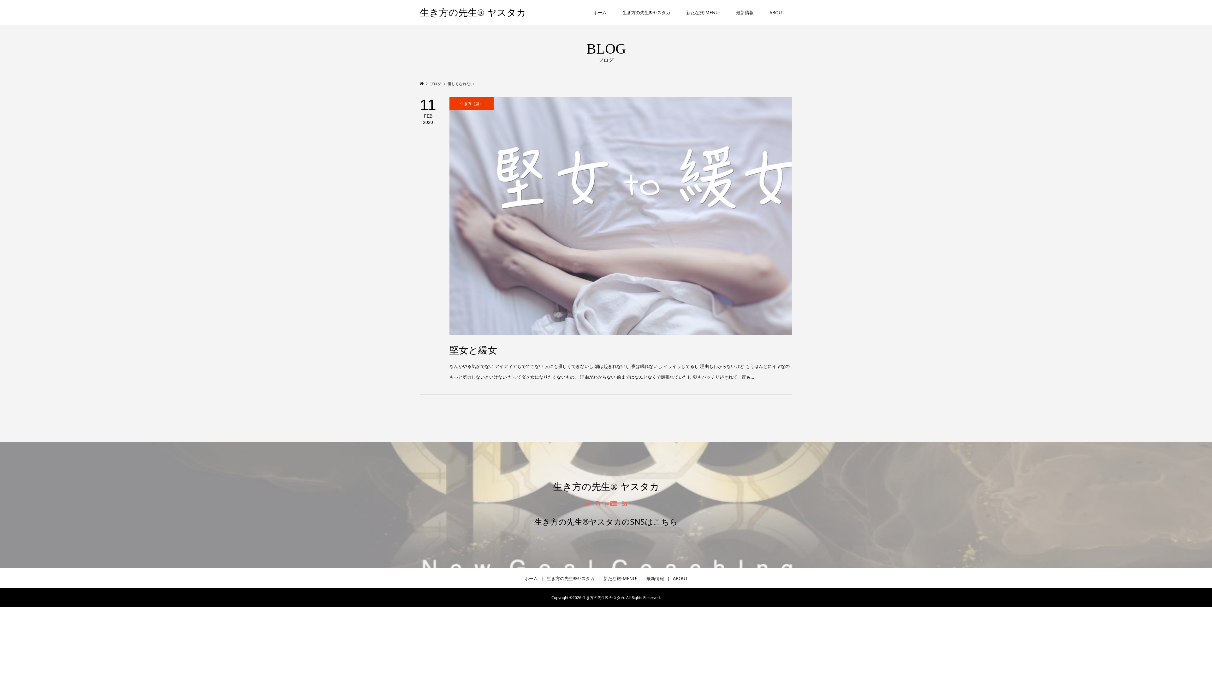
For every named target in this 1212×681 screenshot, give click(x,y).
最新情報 (745, 12)
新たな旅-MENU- (703, 12)
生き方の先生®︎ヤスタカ (646, 12)
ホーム (600, 12)
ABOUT (776, 12)
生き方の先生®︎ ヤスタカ (473, 12)
